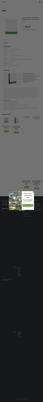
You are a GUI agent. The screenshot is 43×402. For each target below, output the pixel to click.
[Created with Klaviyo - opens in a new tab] (21, 210)
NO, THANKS (28, 207)
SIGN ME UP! (28, 205)
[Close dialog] (33, 191)
